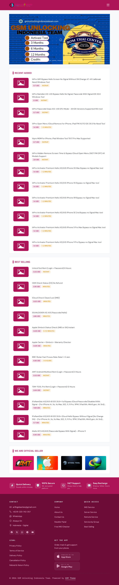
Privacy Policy (15, 545)
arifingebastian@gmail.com (24, 507)
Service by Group (91, 522)
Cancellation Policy (17, 560)
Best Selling (89, 526)
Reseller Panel (60, 522)
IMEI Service (89, 507)
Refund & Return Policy (19, 565)
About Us (58, 512)
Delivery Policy (15, 555)
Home (57, 507)
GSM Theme (70, 578)
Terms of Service (16, 550)
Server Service (90, 512)
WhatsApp (17, 516)
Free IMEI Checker (62, 526)
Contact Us (59, 517)
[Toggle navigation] (108, 5)
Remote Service (91, 517)
